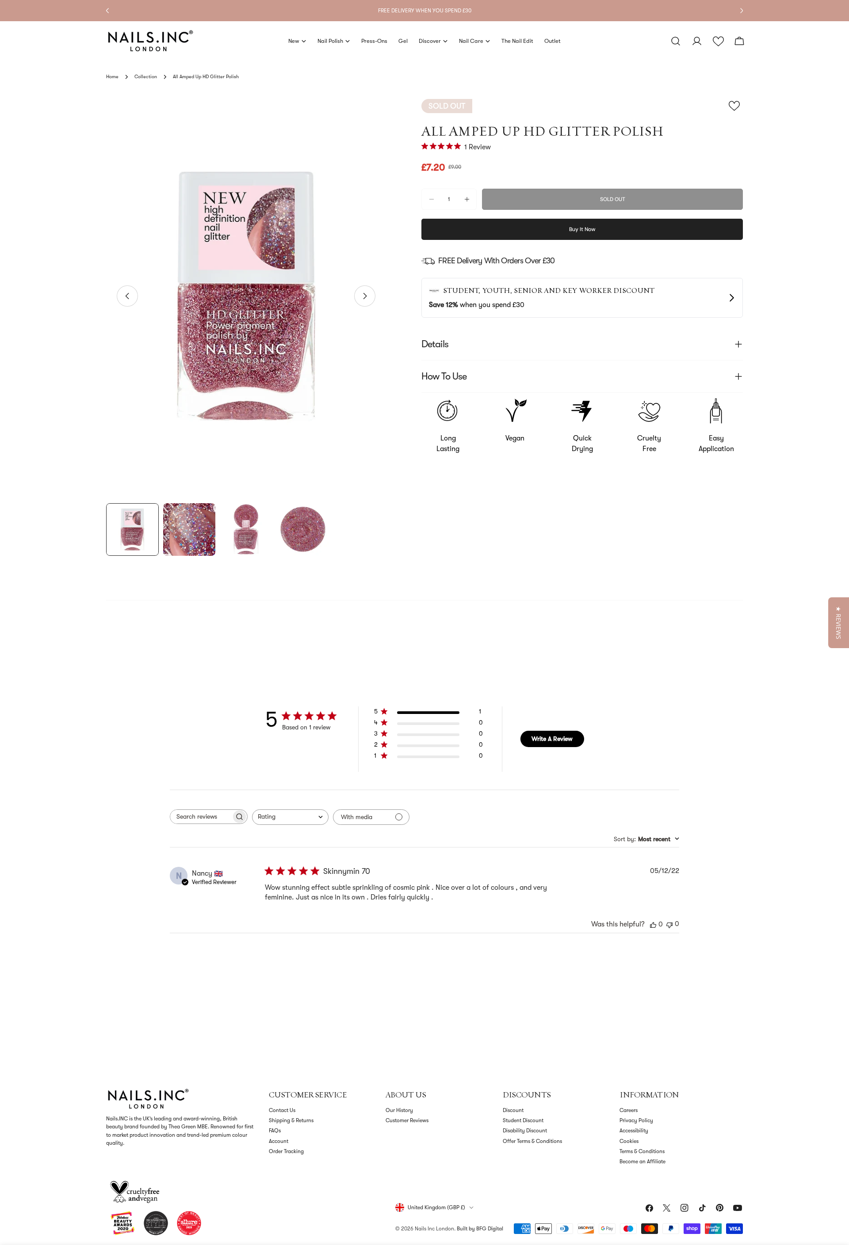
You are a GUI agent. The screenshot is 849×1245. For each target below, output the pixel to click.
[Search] (676, 41)
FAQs (275, 1130)
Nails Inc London (434, 1229)
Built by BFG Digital (480, 1229)
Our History (399, 1110)
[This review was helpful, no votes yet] (653, 924)
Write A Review (552, 738)
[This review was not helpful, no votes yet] (669, 924)
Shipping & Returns (291, 1120)
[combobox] (290, 817)
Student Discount (523, 1120)
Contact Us (282, 1110)
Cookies (629, 1141)
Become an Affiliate (642, 1161)
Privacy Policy (636, 1120)
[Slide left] (127, 296)
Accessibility (634, 1130)
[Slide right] (364, 296)
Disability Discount (525, 1130)
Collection (145, 77)
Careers (629, 1110)
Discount (513, 1110)
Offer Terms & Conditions (532, 1141)
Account (278, 1141)
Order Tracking (286, 1151)
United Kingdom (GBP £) (436, 1207)
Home (112, 77)
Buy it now (582, 229)
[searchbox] (200, 817)
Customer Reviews (407, 1120)
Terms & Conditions (642, 1151)
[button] (718, 41)
